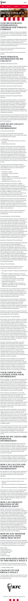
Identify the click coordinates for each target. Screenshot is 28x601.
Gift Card (24, 6)
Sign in (25, 2)
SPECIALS (9, 6)
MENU (2, 6)
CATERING (16, 6)
